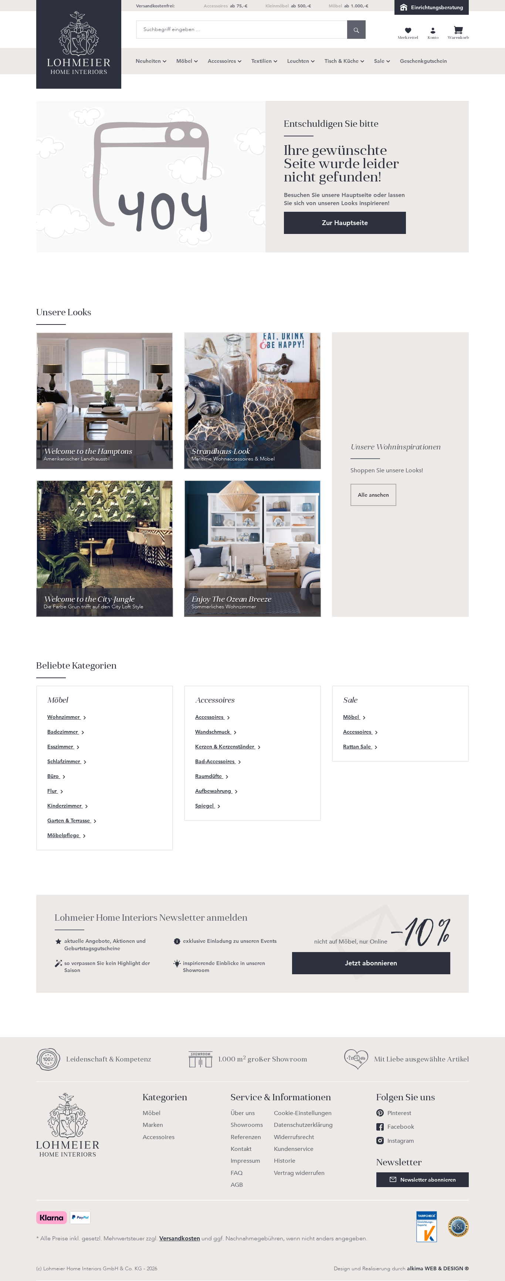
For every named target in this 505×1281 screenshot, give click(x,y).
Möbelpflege (64, 835)
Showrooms (247, 1125)
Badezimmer (63, 731)
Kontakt (241, 1149)
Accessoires (210, 717)
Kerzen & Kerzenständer (225, 746)
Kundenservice (293, 1149)
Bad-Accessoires (215, 761)
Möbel (351, 717)
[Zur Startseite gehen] (78, 44)
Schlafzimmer (64, 761)
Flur (52, 791)
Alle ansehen (373, 495)
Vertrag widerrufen (299, 1173)
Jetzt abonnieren (371, 963)
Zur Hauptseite (345, 222)
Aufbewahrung (214, 791)
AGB (237, 1185)
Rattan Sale (357, 746)
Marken (153, 1125)
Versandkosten (179, 1238)
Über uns (243, 1113)
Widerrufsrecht (294, 1137)
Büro (53, 776)
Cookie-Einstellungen (303, 1113)
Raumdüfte (209, 776)
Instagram (400, 1141)
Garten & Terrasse (69, 820)
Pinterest (399, 1113)
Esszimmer (60, 746)
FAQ (237, 1173)
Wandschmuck (213, 731)
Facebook (400, 1127)
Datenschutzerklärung (303, 1125)
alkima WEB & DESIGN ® (438, 1268)
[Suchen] (356, 29)
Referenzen (246, 1137)
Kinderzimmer (65, 805)
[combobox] (241, 29)
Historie (284, 1161)
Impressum (245, 1161)
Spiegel (205, 805)
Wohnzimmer (64, 717)
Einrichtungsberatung (437, 7)
